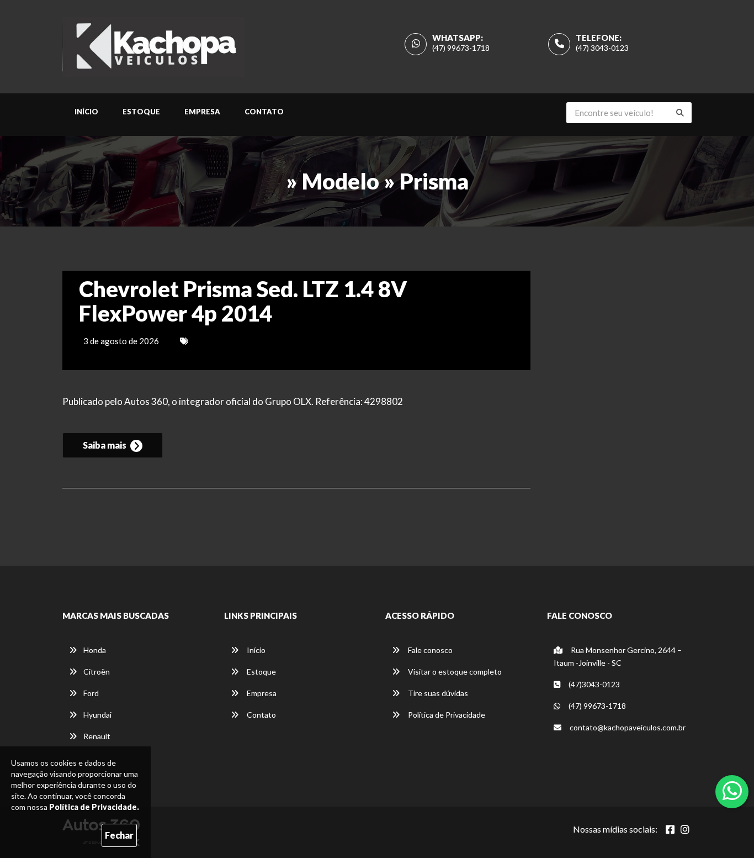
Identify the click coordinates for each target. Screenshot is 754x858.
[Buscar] (680, 113)
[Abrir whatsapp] (732, 790)
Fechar (119, 835)
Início (86, 111)
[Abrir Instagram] (685, 829)
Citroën (96, 671)
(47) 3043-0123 (602, 47)
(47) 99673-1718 (461, 47)
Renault (96, 736)
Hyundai (97, 714)
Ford (91, 693)
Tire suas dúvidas (437, 693)
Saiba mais (105, 445)
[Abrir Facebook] (670, 829)
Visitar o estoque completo (454, 671)
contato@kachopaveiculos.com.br (628, 727)
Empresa (202, 111)
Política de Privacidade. (94, 807)
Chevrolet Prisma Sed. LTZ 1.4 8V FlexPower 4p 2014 (243, 301)
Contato (264, 111)
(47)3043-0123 (593, 684)
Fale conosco (429, 650)
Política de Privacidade (445, 714)
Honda (94, 650)
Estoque (141, 111)
